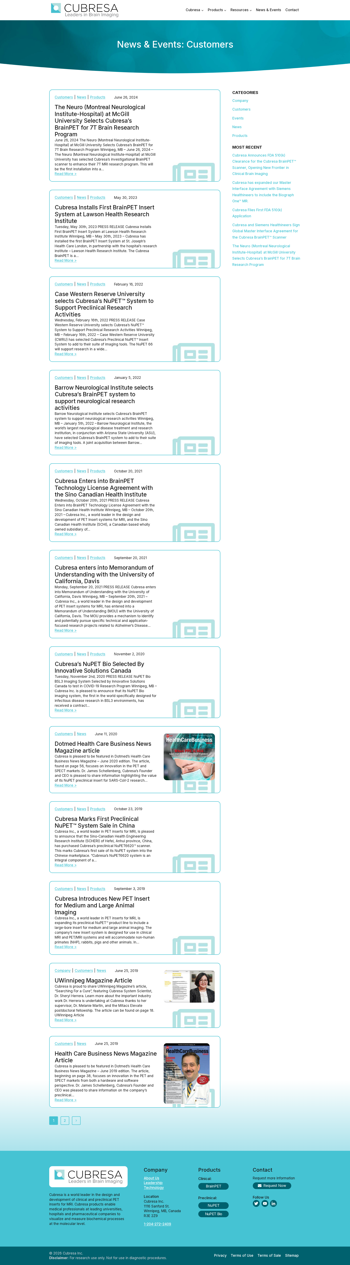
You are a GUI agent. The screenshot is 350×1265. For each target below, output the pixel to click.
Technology (154, 1188)
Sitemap (292, 1255)
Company (63, 971)
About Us (151, 1178)
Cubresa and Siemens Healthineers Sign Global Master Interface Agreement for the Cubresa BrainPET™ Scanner (266, 231)
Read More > (66, 174)
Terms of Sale (269, 1255)
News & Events (268, 10)
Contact (292, 10)
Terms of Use (242, 1255)
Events (238, 118)
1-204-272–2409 (157, 1224)
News (81, 97)
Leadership (153, 1183)
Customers (64, 97)
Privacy (220, 1255)
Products (97, 97)
